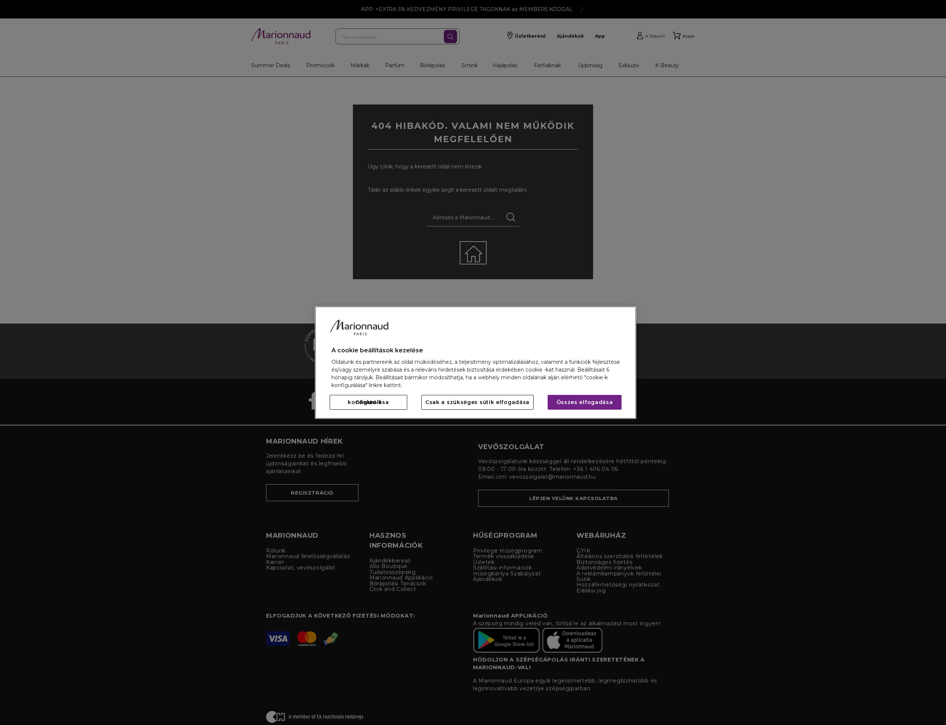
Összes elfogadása (585, 402)
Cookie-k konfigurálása (368, 402)
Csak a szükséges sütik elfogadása (477, 402)
